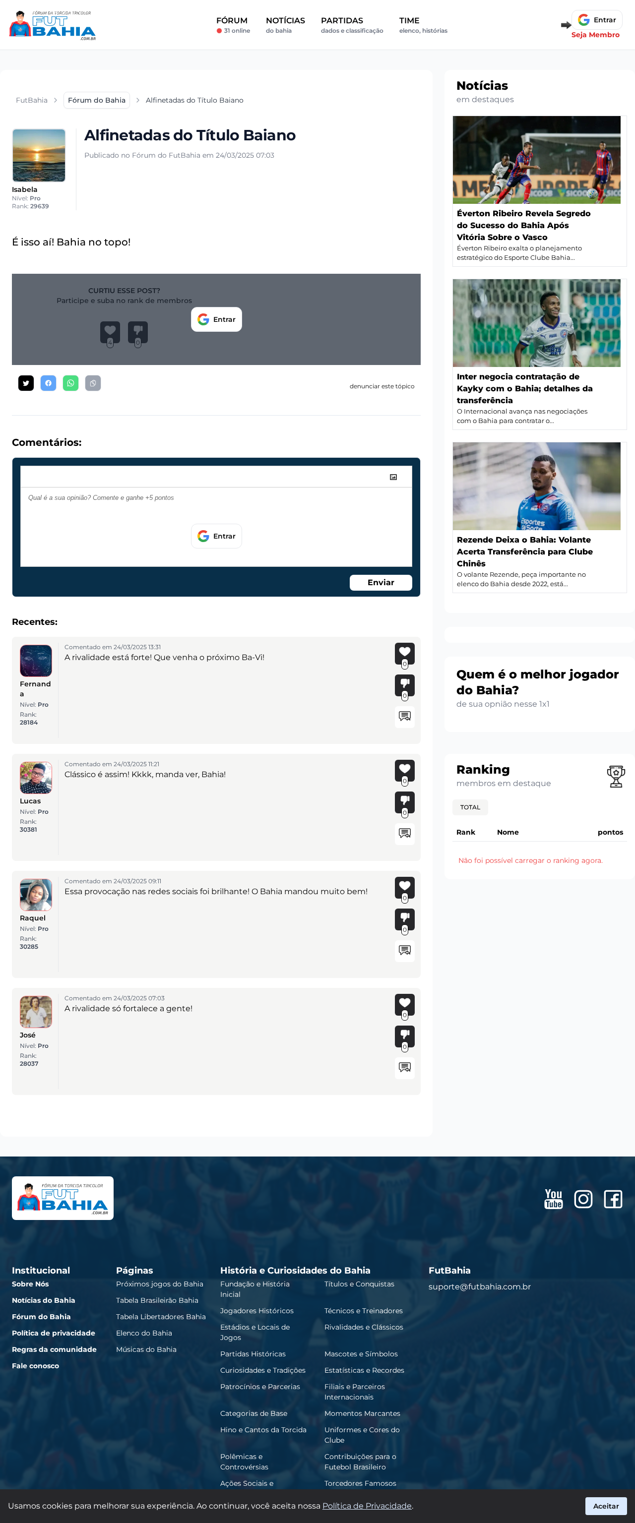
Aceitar (606, 1506)
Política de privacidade (53, 1333)
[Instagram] (583, 1199)
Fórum (233, 25)
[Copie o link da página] (93, 383)
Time (423, 25)
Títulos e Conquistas (359, 1283)
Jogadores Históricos (257, 1310)
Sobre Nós (30, 1283)
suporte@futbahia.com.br (480, 1286)
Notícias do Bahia (43, 1300)
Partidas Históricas (253, 1353)
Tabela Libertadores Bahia (161, 1316)
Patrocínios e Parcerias (260, 1386)
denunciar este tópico (382, 386)
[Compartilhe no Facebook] (48, 383)
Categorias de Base (253, 1413)
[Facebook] (613, 1199)
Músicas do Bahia (146, 1349)
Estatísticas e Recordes (364, 1370)
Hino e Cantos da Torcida (263, 1429)
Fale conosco (35, 1365)
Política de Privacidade (367, 1506)
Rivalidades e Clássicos (363, 1327)
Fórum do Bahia (41, 1316)
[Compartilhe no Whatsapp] (71, 383)
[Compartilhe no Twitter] (26, 383)
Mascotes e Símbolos (361, 1353)
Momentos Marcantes (362, 1413)
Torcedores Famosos (360, 1483)
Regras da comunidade (54, 1349)
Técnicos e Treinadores (363, 1310)
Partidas (352, 25)
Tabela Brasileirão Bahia (157, 1300)
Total (470, 807)
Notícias (285, 25)
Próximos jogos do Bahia (159, 1283)
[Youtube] (554, 1199)
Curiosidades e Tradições (263, 1370)
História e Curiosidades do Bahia (295, 1270)
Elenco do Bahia (144, 1333)
